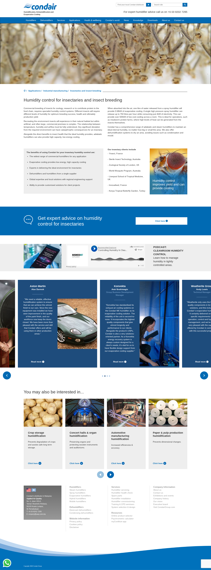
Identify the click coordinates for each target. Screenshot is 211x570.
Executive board (160, 504)
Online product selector (121, 516)
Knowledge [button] (138, 20)
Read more (65, 362)
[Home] (25, 91)
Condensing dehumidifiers (81, 513)
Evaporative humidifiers (80, 495)
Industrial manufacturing (55, 91)
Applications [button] (74, 20)
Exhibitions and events (163, 495)
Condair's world (113, 20)
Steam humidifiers (77, 490)
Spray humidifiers (77, 493)
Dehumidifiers (46, 20)
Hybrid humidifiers (77, 498)
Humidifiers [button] (31, 20)
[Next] (111, 474)
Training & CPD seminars (122, 504)
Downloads (153, 20)
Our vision (157, 501)
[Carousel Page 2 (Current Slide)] (105, 376)
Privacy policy (75, 521)
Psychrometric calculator (122, 518)
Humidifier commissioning (123, 501)
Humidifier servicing (120, 490)
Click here (160, 221)
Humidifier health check (122, 493)
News (126, 20)
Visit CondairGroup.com (164, 507)
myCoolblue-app (118, 521)
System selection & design (123, 507)
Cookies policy (76, 524)
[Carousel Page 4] (109, 376)
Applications (34, 91)
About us (166, 20)
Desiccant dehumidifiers (80, 510)
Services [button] (61, 20)
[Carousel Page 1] (102, 376)
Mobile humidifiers (77, 501)
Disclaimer (74, 527)
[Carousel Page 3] (107, 376)
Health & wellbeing (92, 20)
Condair (40, 6)
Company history (161, 498)
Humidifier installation (121, 498)
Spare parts (116, 495)
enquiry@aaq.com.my (37, 514)
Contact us (179, 20)
